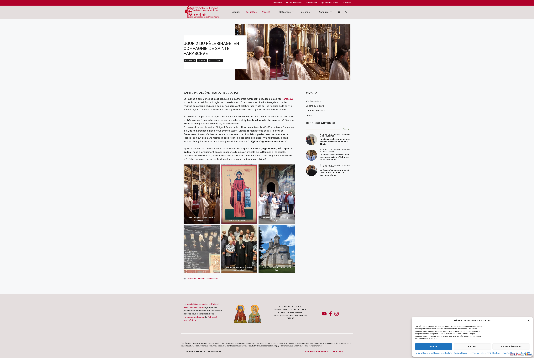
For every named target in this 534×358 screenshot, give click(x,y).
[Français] (515, 354)
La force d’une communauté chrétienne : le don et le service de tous (334, 172)
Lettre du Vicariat (294, 3)
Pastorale (305, 12)
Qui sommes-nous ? (330, 3)
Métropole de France (194, 317)
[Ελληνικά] (523, 354)
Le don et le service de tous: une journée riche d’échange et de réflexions (334, 157)
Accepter (433, 346)
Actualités (251, 12)
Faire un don (311, 3)
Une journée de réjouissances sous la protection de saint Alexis (335, 141)
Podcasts (278, 3)
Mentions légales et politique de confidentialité (433, 353)
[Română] (526, 354)
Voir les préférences (511, 346)
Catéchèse (285, 12)
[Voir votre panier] (339, 12)
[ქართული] (519, 354)
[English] (512, 354)
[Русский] (530, 354)
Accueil (236, 12)
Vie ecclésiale (215, 60)
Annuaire (323, 12)
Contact (347, 3)
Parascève (288, 98)
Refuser (472, 346)
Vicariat (266, 12)
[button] (528, 320)
